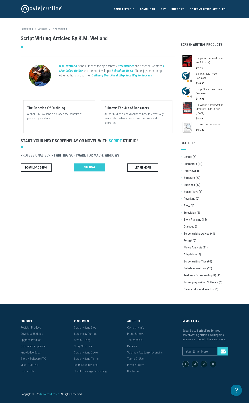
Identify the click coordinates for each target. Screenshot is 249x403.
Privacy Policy (135, 365)
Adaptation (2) (192, 254)
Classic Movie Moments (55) (201, 289)
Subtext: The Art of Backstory (126, 108)
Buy (163, 9)
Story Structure (83, 346)
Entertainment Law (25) (198, 268)
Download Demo (36, 167)
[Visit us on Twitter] (195, 364)
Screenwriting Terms (86, 358)
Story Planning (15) (195, 219)
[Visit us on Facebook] (185, 364)
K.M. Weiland (59, 29)
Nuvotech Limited (49, 394)
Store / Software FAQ (33, 358)
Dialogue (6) (191, 226)
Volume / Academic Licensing (145, 352)
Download (147, 9)
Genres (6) (190, 157)
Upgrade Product (31, 340)
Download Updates (32, 333)
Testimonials (135, 340)
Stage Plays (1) (193, 191)
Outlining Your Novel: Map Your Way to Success (122, 75)
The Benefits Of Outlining (46, 108)
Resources (27, 29)
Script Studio (124, 9)
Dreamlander (126, 66)
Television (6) (192, 212)
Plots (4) (189, 205)
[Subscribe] (222, 351)
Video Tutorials (29, 365)
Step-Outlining (82, 340)
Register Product (31, 327)
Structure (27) (192, 177)
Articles (42, 29)
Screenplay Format (85, 333)
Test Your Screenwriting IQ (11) (202, 275)
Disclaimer (133, 371)
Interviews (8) (192, 171)
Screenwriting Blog (85, 327)
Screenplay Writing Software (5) (203, 282)
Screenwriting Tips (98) (198, 261)
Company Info (135, 327)
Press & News (135, 333)
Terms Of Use (135, 358)
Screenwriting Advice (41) (199, 233)
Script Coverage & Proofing (90, 371)
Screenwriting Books (86, 352)
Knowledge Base (30, 352)
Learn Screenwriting (86, 365)
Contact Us (27, 371)
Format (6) (190, 240)
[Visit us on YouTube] (213, 364)
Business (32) (192, 185)
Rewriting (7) (191, 198)
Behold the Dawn (122, 71)
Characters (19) (193, 164)
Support (177, 9)
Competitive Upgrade (33, 346)
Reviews (132, 346)
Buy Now (89, 167)
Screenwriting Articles (208, 9)
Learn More (143, 167)
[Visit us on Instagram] (204, 364)
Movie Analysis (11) (196, 247)
